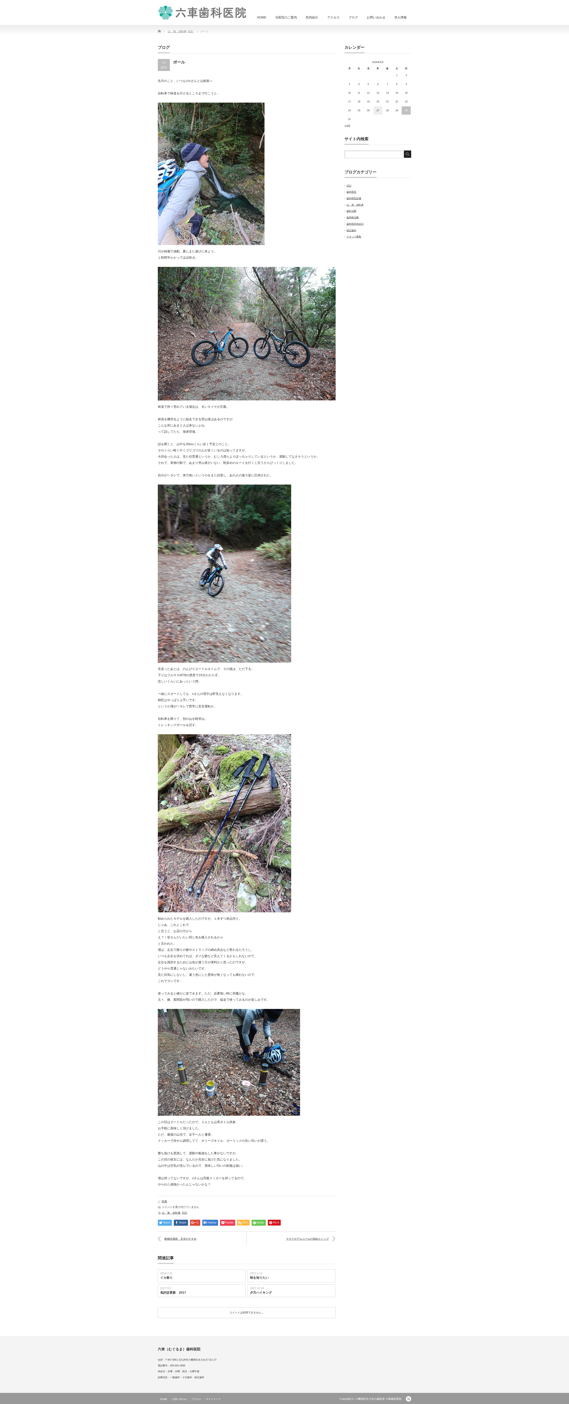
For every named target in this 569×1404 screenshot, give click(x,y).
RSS (408, 1399)
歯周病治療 (353, 217)
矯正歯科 (351, 230)
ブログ (353, 17)
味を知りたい (259, 1277)
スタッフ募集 (354, 236)
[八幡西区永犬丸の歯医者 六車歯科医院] (202, 12)
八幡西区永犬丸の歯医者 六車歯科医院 (378, 1398)
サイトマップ (213, 1399)
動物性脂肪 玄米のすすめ (180, 1238)
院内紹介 (312, 17)
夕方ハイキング (262, 1292)
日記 (190, 31)
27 (378, 110)
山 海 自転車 (177, 31)
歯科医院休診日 (355, 224)
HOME (261, 17)
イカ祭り (166, 1277)
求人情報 (400, 17)
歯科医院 (351, 192)
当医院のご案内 (286, 17)
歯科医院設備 (354, 198)
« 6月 (347, 125)
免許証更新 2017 (173, 1292)
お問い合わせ (376, 17)
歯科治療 (351, 211)
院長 (164, 1201)
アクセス (333, 17)
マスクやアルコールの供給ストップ (307, 1238)
